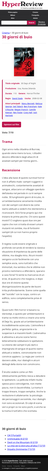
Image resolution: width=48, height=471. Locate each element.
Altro (12, 18)
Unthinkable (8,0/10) (17, 438)
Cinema (35, 12)
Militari (12, 15)
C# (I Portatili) (14, 435)
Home (4, 466)
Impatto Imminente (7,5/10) (21, 449)
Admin (35, 18)
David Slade (17, 98)
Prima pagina (12, 12)
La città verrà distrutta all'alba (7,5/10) (26, 445)
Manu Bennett (28, 103)
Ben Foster (17, 112)
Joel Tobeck (18, 106)
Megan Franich (21, 109)
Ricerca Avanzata (42, 23)
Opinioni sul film (11, 124)
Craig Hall (27, 112)
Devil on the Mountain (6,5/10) (22, 442)
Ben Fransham (30, 106)
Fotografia (35, 15)
